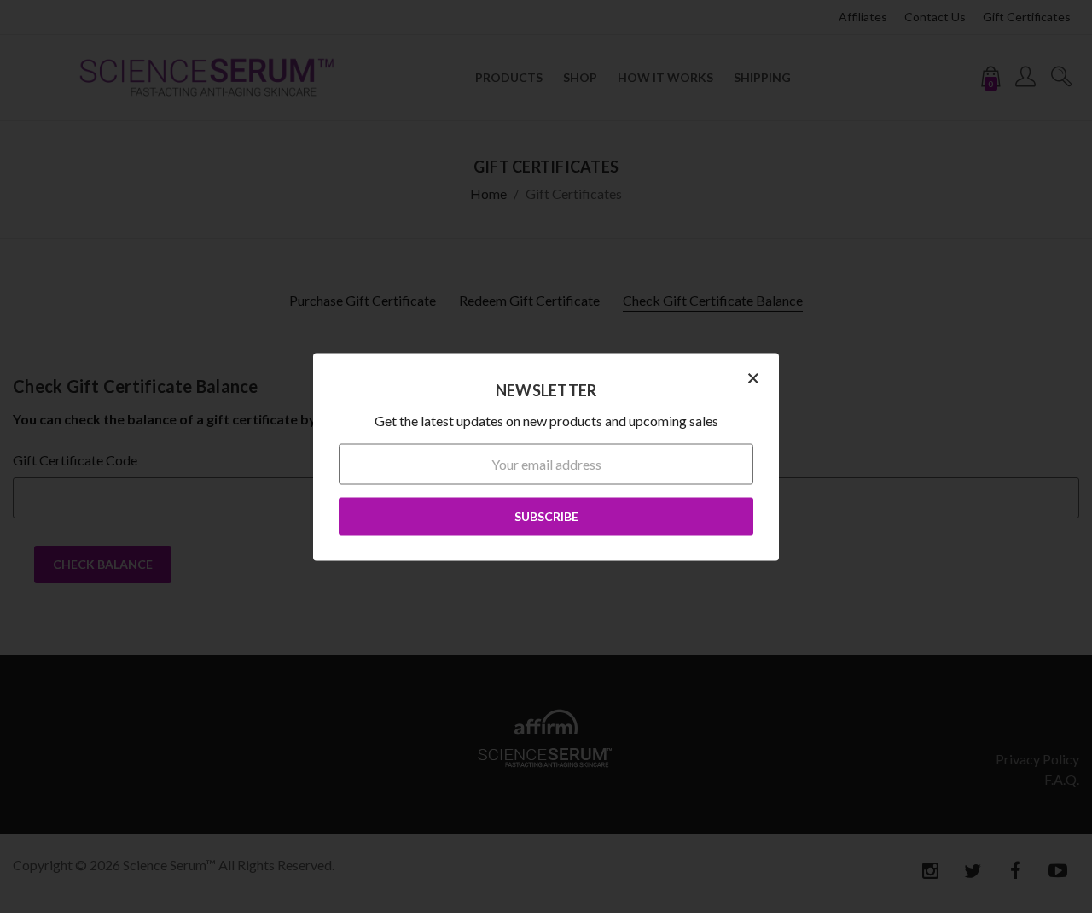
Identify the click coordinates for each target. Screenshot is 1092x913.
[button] (753, 377)
